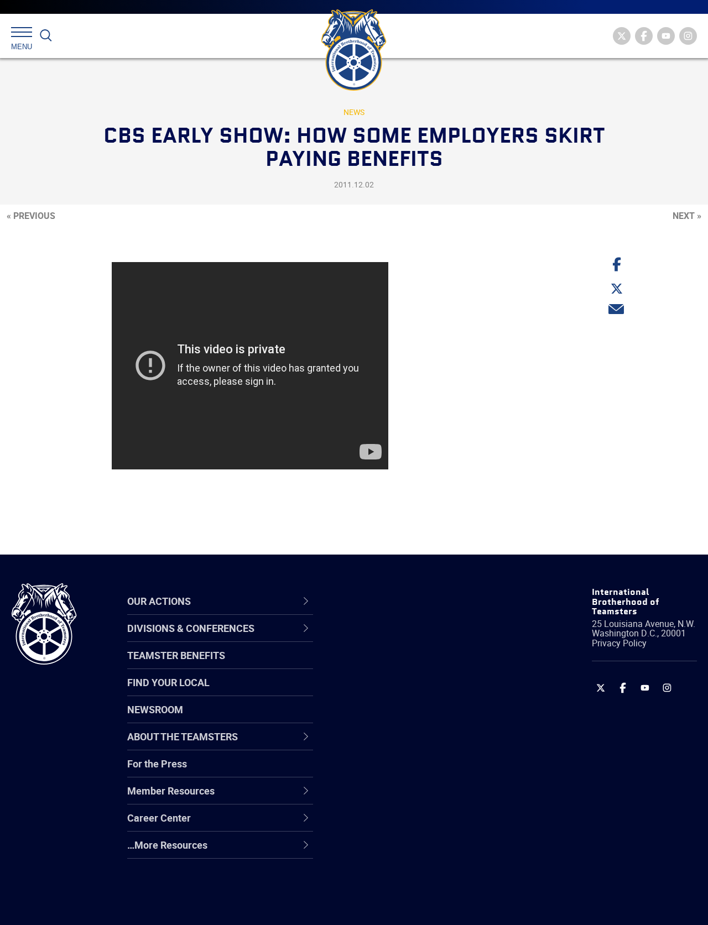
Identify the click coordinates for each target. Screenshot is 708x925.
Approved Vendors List (401, 745)
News (354, 112)
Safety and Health (391, 692)
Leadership (376, 666)
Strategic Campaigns (398, 666)
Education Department (401, 666)
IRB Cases (374, 772)
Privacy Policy (619, 643)
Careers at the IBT (391, 666)
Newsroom (155, 709)
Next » (687, 216)
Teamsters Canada (394, 719)
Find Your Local (168, 682)
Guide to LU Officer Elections (414, 772)
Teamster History (390, 692)
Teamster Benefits (176, 655)
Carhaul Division (387, 745)
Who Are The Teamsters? (408, 639)
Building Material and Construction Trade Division (427, 718)
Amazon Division (388, 666)
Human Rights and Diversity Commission (412, 878)
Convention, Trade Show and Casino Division (415, 771)
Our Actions (383, 601)
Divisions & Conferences (415, 601)
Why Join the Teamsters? (408, 639)
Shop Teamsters (388, 692)
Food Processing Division (406, 825)
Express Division (387, 798)
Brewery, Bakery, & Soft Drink (415, 692)
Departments (381, 719)
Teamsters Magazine (399, 666)
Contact (369, 639)
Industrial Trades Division (407, 904)
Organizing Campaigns (401, 639)
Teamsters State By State (408, 639)
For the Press (157, 763)
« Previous (31, 216)
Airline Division (384, 639)
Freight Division (385, 851)
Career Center (390, 601)
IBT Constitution (387, 745)
